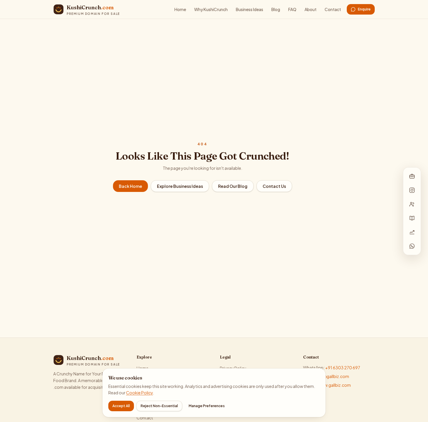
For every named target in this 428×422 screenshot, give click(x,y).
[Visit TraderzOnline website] (412, 232)
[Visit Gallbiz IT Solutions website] (412, 176)
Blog (275, 9)
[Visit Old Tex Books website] (412, 218)
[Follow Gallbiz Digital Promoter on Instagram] (412, 190)
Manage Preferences (207, 406)
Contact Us (274, 186)
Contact (333, 9)
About (310, 9)
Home (180, 9)
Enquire (364, 9)
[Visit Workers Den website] (412, 204)
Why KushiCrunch (211, 9)
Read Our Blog (232, 186)
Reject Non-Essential (159, 406)
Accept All (121, 406)
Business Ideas (249, 9)
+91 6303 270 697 (342, 367)
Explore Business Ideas (180, 186)
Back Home (130, 186)
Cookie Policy (139, 392)
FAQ (292, 9)
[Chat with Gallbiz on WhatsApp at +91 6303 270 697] (412, 246)
